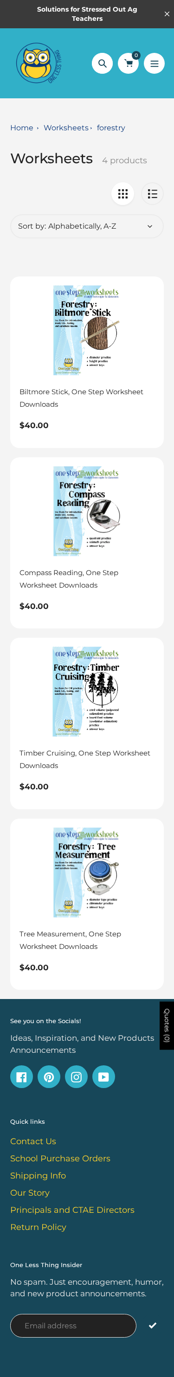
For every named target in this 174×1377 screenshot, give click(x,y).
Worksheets (66, 127)
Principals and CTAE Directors (72, 1210)
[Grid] (122, 193)
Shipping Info (38, 1176)
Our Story (30, 1193)
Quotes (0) (167, 1025)
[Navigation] (154, 63)
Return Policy (38, 1227)
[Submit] (152, 1325)
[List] (152, 193)
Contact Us (33, 1141)
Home (21, 127)
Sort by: (32, 226)
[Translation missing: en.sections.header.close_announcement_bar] (167, 14)
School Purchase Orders (60, 1158)
